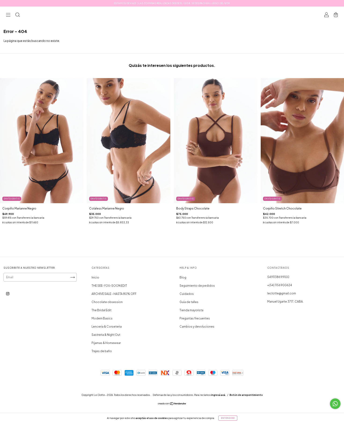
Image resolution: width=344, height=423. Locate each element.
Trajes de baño (101, 351)
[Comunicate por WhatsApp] (335, 403)
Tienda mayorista (191, 310)
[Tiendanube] (172, 404)
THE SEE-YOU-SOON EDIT (109, 285)
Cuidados (186, 294)
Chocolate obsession (107, 302)
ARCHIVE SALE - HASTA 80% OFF (113, 294)
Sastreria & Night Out (105, 334)
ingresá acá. (218, 395)
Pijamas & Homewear (106, 343)
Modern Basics (102, 318)
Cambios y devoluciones (196, 326)
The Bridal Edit (101, 310)
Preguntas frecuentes (194, 318)
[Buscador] (17, 15)
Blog (182, 277)
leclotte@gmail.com (281, 293)
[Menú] (8, 15)
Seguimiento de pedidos (197, 285)
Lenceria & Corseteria (106, 326)
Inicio (95, 277)
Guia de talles (188, 302)
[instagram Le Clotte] (8, 294)
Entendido (228, 418)
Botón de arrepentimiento (246, 395)
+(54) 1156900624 (279, 285)
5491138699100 (278, 277)
